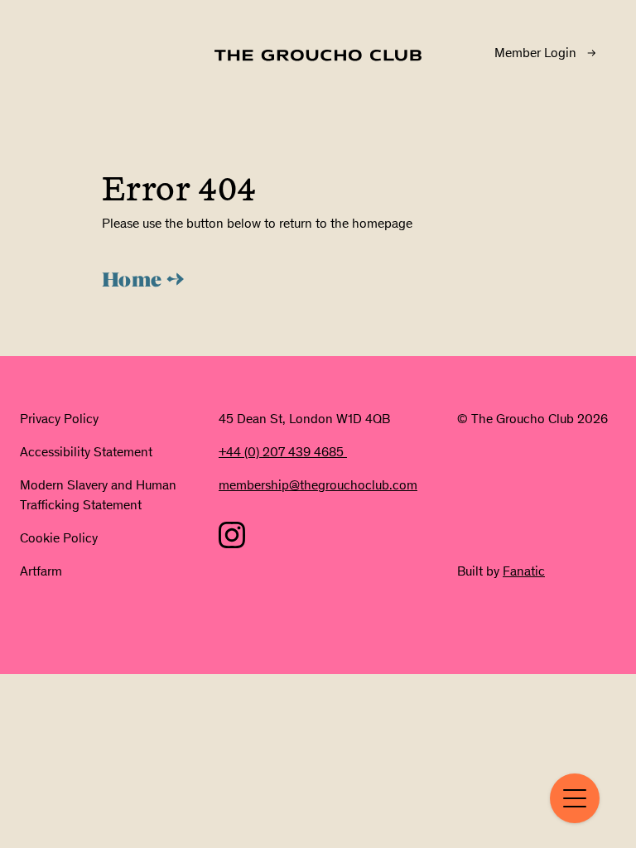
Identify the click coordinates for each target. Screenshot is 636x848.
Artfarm (41, 571)
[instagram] (232, 535)
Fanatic (524, 571)
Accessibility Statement (86, 452)
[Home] (318, 55)
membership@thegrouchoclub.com (318, 485)
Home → (143, 282)
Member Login (535, 52)
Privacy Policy (59, 418)
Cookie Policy (59, 538)
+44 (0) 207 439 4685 (283, 452)
